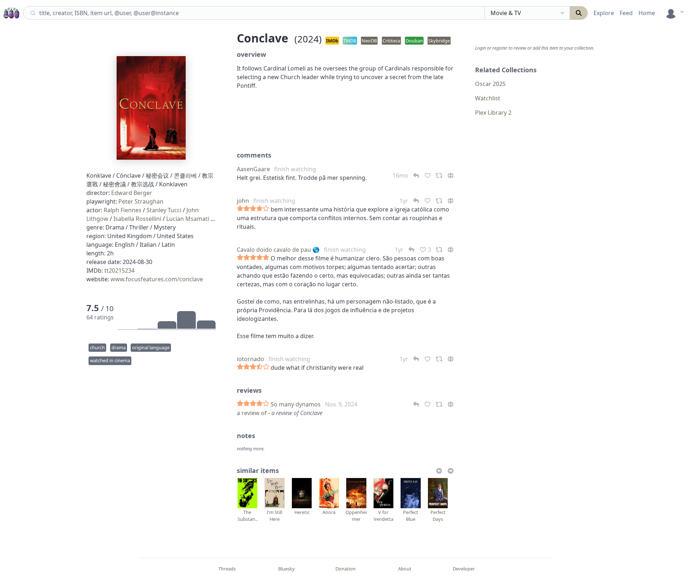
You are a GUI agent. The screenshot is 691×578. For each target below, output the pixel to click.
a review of (252, 413)
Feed (626, 13)
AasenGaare (253, 169)
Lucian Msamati (187, 219)
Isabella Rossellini (137, 219)
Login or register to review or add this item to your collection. (534, 48)
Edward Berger (131, 193)
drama (119, 347)
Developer (464, 568)
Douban (414, 40)
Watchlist (487, 98)
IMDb (332, 40)
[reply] (416, 404)
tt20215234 (119, 270)
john (243, 201)
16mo (401, 175)
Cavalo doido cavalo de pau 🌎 (278, 250)
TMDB (349, 40)
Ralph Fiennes (122, 210)
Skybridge (439, 40)
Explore (603, 13)
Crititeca (391, 40)
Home (646, 13)
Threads (227, 568)
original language (151, 347)
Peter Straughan (140, 201)
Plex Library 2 (493, 113)
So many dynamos (296, 404)
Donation (345, 568)
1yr (404, 201)
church (97, 347)
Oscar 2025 (490, 84)
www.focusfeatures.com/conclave (156, 279)
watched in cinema (110, 360)
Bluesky (286, 568)
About (404, 568)
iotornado (250, 359)
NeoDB (369, 40)
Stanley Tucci (163, 210)
